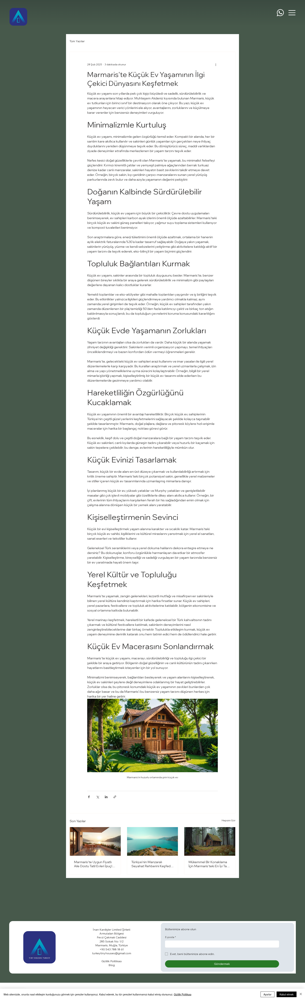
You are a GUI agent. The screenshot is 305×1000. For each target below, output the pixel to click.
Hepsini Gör (228, 820)
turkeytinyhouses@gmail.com (111, 953)
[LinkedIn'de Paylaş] (106, 797)
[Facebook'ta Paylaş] (89, 797)
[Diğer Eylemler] (216, 65)
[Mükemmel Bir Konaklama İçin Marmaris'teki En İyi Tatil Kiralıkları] (209, 841)
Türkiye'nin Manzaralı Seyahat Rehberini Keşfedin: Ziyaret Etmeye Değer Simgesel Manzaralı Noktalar (152, 864)
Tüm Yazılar (77, 41)
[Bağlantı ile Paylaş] (114, 797)
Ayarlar (267, 994)
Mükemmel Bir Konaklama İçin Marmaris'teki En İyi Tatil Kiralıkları (209, 864)
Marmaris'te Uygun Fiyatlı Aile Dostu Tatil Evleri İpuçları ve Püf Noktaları (95, 864)
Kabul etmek (287, 994)
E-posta (170, 937)
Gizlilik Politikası (182, 994)
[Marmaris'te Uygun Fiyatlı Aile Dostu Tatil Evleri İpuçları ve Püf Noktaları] (95, 841)
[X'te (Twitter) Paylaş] (97, 797)
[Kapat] (301, 994)
